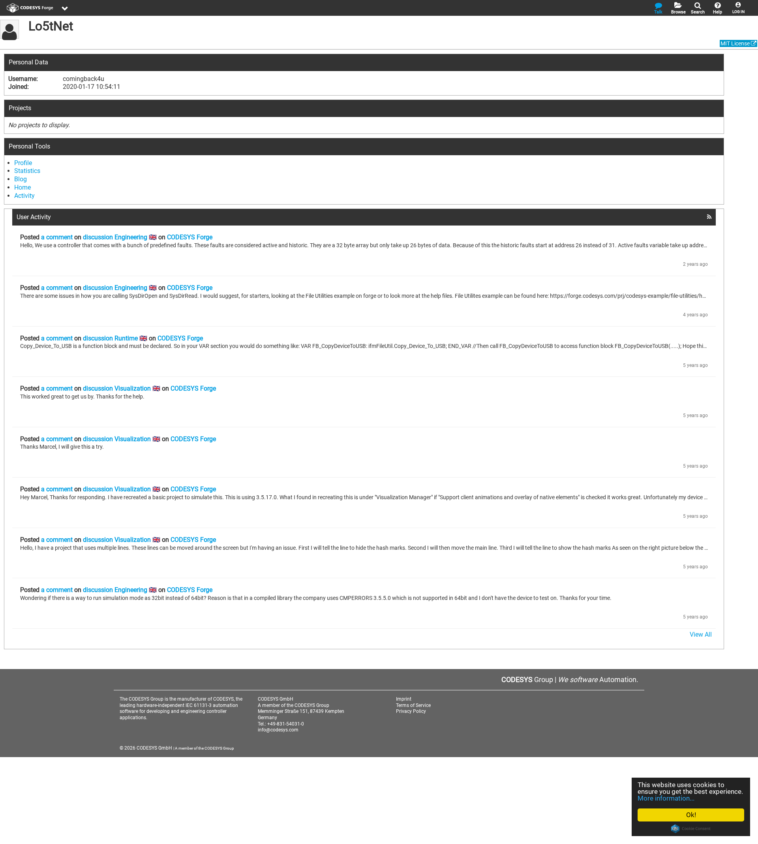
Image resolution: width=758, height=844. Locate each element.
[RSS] (709, 217)
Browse (678, 12)
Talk (658, 12)
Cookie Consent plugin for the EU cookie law (691, 828)
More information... (666, 798)
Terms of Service (413, 705)
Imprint (403, 699)
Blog (20, 179)
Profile (23, 163)
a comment (57, 237)
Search (698, 12)
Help (717, 12)
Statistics (27, 171)
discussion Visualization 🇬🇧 (121, 388)
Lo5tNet (50, 26)
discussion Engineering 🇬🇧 (120, 237)
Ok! (691, 815)
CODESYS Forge (189, 237)
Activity (24, 195)
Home (22, 187)
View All (701, 634)
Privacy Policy (411, 711)
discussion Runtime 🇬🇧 (115, 338)
